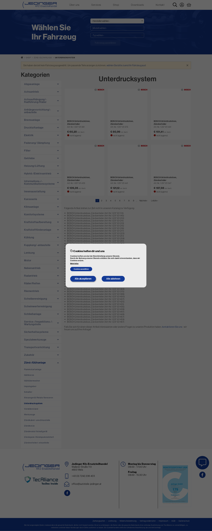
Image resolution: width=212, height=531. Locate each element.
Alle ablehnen (113, 278)
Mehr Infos (74, 263)
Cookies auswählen (81, 269)
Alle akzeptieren (83, 278)
